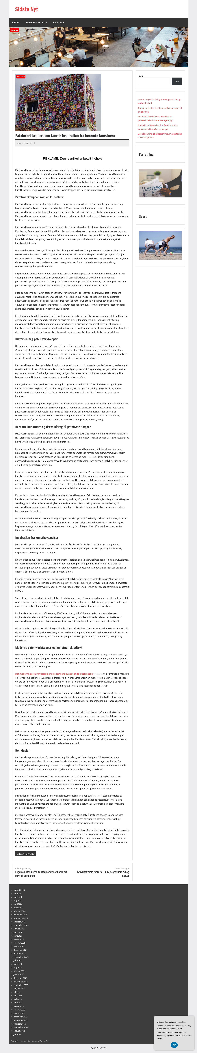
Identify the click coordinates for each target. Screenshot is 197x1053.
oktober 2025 (20, 921)
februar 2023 (19, 1009)
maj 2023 (18, 999)
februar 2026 (19, 911)
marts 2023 (19, 1006)
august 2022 (19, 1030)
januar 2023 (19, 1013)
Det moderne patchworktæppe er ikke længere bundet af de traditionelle (54, 673)
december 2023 (20, 978)
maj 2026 (18, 900)
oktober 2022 (20, 1023)
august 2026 (19, 890)
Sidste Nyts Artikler (36, 22)
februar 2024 (19, 971)
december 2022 (20, 1016)
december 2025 (20, 914)
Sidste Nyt (26, 9)
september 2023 (21, 985)
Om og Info (58, 22)
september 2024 (21, 956)
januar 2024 (19, 974)
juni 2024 (18, 964)
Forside (15, 22)
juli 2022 (17, 1034)
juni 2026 (18, 897)
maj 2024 (18, 967)
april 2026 (18, 904)
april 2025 (18, 935)
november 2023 (21, 981)
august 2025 (19, 928)
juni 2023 (18, 995)
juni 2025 (18, 932)
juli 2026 (17, 893)
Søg (141, 75)
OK (174, 1045)
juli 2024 (17, 960)
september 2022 (21, 1027)
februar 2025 (19, 942)
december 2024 (20, 950)
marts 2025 (19, 939)
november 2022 (21, 1020)
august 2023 (19, 988)
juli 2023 (17, 992)
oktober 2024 (20, 953)
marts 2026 (19, 907)
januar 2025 (19, 946)
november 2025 (21, 918)
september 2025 (21, 925)
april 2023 (18, 1002)
